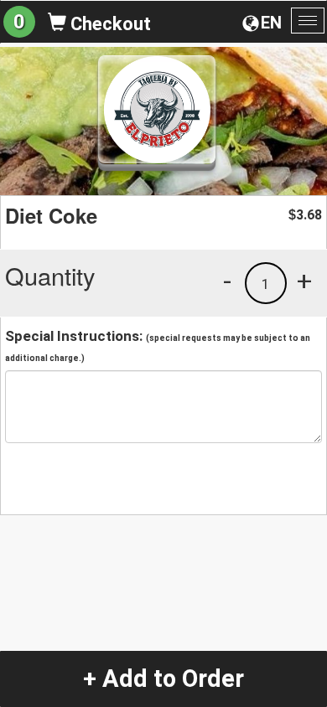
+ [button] (304, 281)
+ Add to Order (163, 678)
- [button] (227, 281)
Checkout (108, 23)
